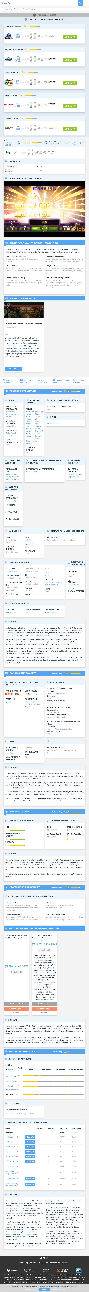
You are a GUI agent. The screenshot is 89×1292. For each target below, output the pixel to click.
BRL (26, 706)
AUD (30, 704)
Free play (30, 1137)
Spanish (14, 474)
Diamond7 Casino (38, 432)
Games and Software (78, 381)
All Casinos (15, 9)
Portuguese (15, 479)
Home (6, 9)
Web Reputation (42, 381)
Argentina (72, 477)
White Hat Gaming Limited (12, 415)
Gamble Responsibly (53, 1263)
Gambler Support (53, 423)
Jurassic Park (10, 1166)
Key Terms (16, 1013)
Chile (79, 477)
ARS (38, 704)
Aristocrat (9, 1086)
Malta (7, 433)
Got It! (44, 1289)
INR (29, 706)
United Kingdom (10, 434)
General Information (8, 381)
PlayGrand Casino (29, 413)
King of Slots (10, 1178)
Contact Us (33, 1263)
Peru (80, 474)
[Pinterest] (44, 1258)
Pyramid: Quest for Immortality (11, 1184)
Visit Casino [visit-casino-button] (70, 37)
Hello (48, 635)
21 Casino (37, 420)
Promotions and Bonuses (61, 381)
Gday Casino (28, 417)
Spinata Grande (11, 1156)
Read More (13, 368)
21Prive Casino (29, 422)
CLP (34, 704)
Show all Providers (12, 1089)
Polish (7, 479)
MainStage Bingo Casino (38, 414)
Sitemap (65, 1263)
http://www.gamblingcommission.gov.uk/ (53, 583)
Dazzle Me (9, 1142)
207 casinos (65, 143)
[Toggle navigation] (85, 3)
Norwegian (15, 477)
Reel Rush (9, 1137)
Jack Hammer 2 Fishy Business (10, 1172)
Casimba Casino (38, 437)
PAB (26, 612)
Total (20, 1068)
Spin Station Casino (38, 426)
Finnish (8, 477)
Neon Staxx (9, 1161)
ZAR (34, 702)
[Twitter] (41, 1258)
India (70, 474)
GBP (38, 702)
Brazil (75, 474)
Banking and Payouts (26, 381)
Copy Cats (27, 1234)
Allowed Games (16, 1008)
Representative (11, 612)
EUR (30, 702)
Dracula (8, 1151)
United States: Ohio (76, 143)
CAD (26, 702)
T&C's (41, 1263)
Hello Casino (28, 435)
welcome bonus (23, 351)
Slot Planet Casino (28, 429)
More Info (74, 1286)
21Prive (42, 635)
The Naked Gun (23, 1237)
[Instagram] (47, 1258)
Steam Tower (10, 1146)
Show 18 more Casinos (31, 442)
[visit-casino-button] (18, 36)
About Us (24, 1263)
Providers (9, 1069)
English (8, 474)
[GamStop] (79, 1270)
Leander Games (11, 1081)
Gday (37, 635)
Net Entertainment (10, 1075)
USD (26, 704)
